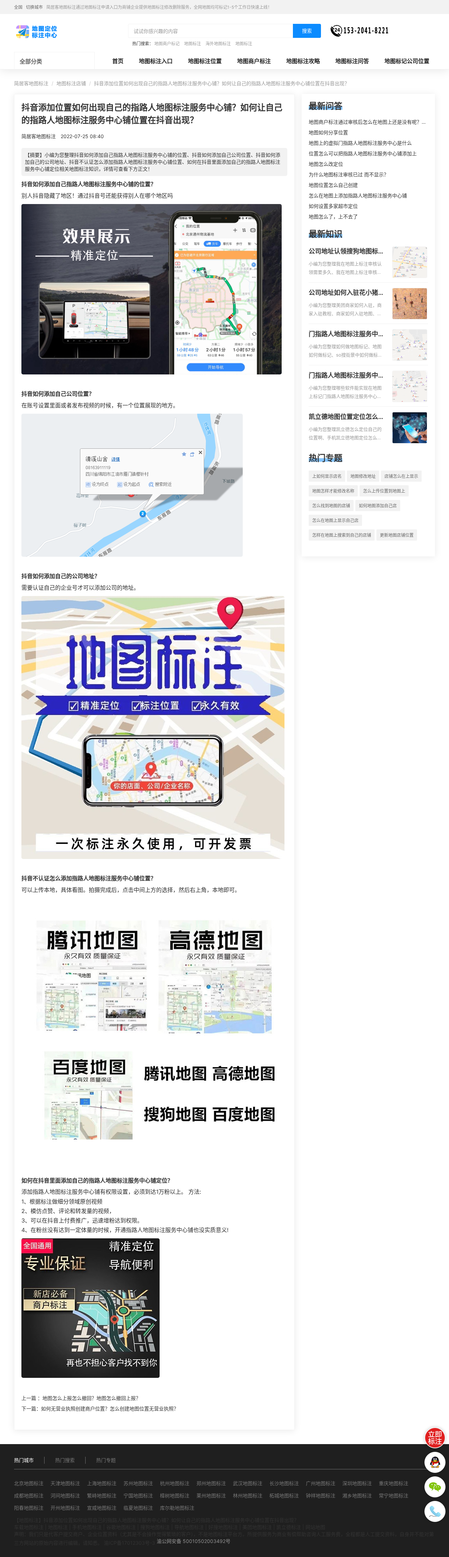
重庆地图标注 (393, 1483)
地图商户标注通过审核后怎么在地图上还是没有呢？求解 (370, 122)
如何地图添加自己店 (378, 505)
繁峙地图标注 (101, 1495)
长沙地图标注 (284, 1483)
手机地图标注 (87, 1527)
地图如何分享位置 (328, 132)
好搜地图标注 (223, 1527)
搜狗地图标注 (155, 1527)
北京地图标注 (28, 1483)
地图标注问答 (352, 61)
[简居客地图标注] (36, 31)
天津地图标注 (65, 1483)
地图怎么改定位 (326, 164)
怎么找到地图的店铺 (331, 505)
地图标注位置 (205, 61)
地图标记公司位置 (406, 61)
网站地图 (315, 1527)
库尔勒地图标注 (177, 1508)
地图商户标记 (167, 43)
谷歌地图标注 (121, 1527)
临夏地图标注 (138, 1508)
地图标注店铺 (71, 83)
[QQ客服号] (434, 1462)
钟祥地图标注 (320, 1495)
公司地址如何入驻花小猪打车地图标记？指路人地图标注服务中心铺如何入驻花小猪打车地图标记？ (346, 293)
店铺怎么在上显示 (401, 476)
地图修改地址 (363, 476)
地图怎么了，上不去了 (333, 216)
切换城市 (34, 7)
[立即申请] (434, 1437)
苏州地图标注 (138, 1483)
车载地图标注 (28, 1527)
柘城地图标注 (284, 1495)
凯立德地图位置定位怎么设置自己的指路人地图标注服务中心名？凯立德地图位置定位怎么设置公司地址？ (346, 417)
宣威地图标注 (101, 1508)
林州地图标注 (247, 1495)
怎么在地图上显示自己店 (335, 520)
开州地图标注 (65, 1508)
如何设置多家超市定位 (333, 206)
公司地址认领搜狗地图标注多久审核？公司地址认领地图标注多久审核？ (346, 252)
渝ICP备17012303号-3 (129, 1543)
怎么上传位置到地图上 (384, 491)
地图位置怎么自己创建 (333, 185)
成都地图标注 (28, 1495)
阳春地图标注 (28, 1508)
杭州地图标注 (174, 1483)
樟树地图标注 (174, 1495)
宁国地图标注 (138, 1495)
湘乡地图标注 (357, 1495)
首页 (117, 61)
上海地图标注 (101, 1483)
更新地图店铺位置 (397, 535)
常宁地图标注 (393, 1495)
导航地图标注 (189, 1527)
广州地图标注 (320, 1483)
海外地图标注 (218, 43)
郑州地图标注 (211, 1483)
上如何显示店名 (327, 476)
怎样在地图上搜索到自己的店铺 (341, 535)
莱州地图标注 (211, 1495)
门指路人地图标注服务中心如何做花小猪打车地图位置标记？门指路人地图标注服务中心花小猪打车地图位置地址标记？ (346, 334)
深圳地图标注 (357, 1483)
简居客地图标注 (31, 83)
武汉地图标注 (247, 1483)
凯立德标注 (288, 1527)
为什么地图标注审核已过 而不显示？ (349, 174)
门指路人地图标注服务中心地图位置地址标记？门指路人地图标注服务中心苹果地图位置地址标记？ (346, 376)
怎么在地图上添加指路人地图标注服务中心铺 (358, 195)
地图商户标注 (254, 61)
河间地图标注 (65, 1495)
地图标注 (192, 43)
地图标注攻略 (303, 61)
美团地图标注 (257, 1527)
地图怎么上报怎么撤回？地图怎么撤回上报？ (91, 1398)
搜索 (307, 31)
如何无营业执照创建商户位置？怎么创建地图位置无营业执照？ (110, 1409)
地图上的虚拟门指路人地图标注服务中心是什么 (360, 143)
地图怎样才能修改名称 (333, 491)
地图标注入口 (156, 61)
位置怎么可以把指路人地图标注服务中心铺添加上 (363, 153)
